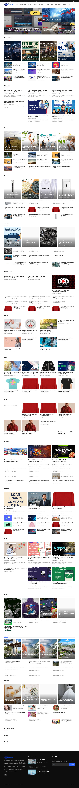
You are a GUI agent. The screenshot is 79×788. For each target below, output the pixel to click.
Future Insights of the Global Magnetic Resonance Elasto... (39, 481)
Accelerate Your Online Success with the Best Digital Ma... (19, 215)
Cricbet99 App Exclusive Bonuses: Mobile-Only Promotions (38, 460)
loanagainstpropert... (7, 510)
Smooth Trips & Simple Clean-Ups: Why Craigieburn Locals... (19, 263)
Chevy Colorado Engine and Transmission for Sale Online (48, 243)
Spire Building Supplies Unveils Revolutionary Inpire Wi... (39, 215)
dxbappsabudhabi (31, 560)
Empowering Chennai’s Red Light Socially (48, 700)
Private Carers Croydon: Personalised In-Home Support (47, 331)
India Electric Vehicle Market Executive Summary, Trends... (12, 243)
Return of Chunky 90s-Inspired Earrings (19, 706)
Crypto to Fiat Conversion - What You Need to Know (65, 432)
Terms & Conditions (70, 785)
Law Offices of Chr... (7, 375)
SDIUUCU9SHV (6, 392)
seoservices (31, 168)
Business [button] (41, 4)
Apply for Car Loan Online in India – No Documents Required (39, 507)
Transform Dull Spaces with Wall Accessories (12, 700)
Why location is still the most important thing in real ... (15, 667)
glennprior (24, 333)
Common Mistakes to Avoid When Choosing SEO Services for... (43, 771)
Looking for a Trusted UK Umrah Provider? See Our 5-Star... (48, 146)
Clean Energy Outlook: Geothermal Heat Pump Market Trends (39, 469)
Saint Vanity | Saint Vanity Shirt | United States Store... (43, 208)
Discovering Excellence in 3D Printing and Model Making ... (62, 558)
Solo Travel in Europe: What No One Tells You (67, 153)
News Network (19, 1)
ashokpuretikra (15, 518)
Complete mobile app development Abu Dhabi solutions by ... (39, 558)
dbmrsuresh (7, 471)
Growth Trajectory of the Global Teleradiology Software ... (62, 469)
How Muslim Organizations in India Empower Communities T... (20, 627)
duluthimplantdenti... (61, 323)
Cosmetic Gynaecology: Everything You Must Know (12, 349)
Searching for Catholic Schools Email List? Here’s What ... (14, 101)
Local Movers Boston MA (58, 255)
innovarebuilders (32, 663)
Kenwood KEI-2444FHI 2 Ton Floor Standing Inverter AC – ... (12, 194)
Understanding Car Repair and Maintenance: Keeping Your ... (63, 249)
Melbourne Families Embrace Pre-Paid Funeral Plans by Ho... (67, 70)
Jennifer (14, 216)
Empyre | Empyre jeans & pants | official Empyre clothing (65, 390)
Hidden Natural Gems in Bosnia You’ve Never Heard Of (67, 160)
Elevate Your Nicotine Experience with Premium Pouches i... (29, 331)
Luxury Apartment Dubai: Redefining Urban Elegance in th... (63, 668)
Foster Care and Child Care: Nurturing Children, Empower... (43, 713)
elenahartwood (30, 585)
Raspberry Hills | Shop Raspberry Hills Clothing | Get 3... (66, 613)
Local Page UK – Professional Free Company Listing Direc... (13, 460)
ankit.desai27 (54, 585)
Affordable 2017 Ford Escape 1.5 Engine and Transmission (37, 249)
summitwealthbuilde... (26, 375)
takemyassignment (64, 476)
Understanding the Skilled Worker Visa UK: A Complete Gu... (43, 706)
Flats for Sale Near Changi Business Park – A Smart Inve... (29, 655)
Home (17, 4)
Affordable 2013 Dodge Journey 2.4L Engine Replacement (19, 249)
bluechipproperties (8, 669)
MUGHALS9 (60, 417)
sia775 (41, 424)
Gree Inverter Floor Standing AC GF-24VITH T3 (67, 215)
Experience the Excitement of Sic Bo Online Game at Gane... (63, 297)
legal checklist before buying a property (13, 661)
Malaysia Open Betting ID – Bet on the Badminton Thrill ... (39, 297)
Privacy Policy (10, 1)
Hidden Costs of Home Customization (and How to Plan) (30, 699)
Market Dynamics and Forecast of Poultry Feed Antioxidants (38, 474)
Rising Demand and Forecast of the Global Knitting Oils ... (63, 481)
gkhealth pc (60, 340)
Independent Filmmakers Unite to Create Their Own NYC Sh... (43, 70)
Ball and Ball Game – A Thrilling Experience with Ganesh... (36, 277)
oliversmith (30, 118)
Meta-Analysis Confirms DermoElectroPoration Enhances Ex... (43, 77)
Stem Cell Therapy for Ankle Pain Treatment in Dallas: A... (29, 338)
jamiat (14, 629)
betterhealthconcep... (56, 622)
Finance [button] (47, 4)
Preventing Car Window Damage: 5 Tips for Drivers (67, 263)
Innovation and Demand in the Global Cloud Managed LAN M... (15, 469)
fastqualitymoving (56, 256)
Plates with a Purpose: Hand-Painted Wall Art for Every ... (66, 706)
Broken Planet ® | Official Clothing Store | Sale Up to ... (19, 307)
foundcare (38, 714)
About (15, 1)
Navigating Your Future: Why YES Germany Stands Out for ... (13, 91)
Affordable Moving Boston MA (59, 712)
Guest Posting (34, 1)
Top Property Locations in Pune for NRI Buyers (47, 655)
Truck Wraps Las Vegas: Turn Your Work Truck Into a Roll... (19, 256)
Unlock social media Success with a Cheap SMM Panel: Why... (14, 558)
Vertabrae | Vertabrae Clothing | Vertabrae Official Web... (11, 390)
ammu (5, 333)
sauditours (25, 149)
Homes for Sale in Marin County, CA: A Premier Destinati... (65, 655)
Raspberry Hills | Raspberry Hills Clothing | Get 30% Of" (65, 415)
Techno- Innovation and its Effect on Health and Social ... (38, 115)
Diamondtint (15, 258)
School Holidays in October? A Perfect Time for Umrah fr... (30, 147)
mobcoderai (6, 571)
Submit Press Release (27, 1)
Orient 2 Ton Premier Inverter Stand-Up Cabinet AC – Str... (66, 195)
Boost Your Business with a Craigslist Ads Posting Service (15, 713)
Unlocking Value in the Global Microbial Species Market (14, 481)
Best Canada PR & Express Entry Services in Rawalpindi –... (40, 167)
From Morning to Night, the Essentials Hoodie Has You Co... (47, 194)
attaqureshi (61, 702)
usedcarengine (25, 245)
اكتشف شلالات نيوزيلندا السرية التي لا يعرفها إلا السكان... (19, 153)
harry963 (24, 657)
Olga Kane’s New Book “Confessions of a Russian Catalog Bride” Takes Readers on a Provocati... (57, 18)
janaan (14, 155)
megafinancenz (63, 518)
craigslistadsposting (8, 714)
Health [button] (29, 4)
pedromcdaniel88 (63, 663)
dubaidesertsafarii (40, 162)
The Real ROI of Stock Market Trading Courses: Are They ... (66, 530)
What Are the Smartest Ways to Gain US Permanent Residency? (30, 373)
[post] (23, 21)
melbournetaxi (15, 264)
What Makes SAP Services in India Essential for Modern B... (43, 760)
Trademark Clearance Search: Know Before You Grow (20, 523)
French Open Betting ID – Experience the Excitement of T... (16, 297)
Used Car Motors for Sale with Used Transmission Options (39, 256)
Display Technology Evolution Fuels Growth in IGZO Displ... (48, 422)
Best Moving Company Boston (59, 301)
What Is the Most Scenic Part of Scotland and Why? (19, 167)
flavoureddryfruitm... (26, 197)
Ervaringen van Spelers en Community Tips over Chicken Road (47, 613)
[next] (40, 21)
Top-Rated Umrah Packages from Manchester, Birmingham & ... (66, 146)
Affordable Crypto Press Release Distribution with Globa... (11, 56)
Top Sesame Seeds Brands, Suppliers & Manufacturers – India (30, 194)
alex (6, 32)
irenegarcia (7, 245)
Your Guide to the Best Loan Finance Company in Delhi (14, 507)
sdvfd (37, 210)
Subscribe (72, 764)
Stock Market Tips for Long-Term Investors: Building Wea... (19, 517)
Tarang (62, 708)
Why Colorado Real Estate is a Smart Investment (66, 662)
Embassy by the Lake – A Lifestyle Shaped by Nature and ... (63, 673)
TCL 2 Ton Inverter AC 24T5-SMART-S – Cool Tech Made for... (19, 201)
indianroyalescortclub (44, 702)
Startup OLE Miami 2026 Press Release (67, 63)
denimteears (42, 375)
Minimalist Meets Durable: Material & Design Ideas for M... (39, 662)
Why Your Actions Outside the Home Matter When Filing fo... (12, 373)
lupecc (59, 434)
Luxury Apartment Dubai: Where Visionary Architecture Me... (37, 673)
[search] (74, 5)
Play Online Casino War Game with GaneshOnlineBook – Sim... (16, 302)
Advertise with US (41, 1)
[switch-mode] (74, 1)
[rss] (5, 775)
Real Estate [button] (57, 4)
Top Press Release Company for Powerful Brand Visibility (67, 77)
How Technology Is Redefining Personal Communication (39, 582)
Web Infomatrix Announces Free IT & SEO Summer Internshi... (66, 56)
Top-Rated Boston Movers (10, 719)
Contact (5, 1)
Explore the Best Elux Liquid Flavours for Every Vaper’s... (66, 720)
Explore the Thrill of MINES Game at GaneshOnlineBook (14, 277)
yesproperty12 (31, 670)
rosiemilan (62, 155)
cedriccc (6, 662)
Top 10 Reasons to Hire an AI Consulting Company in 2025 (15, 568)
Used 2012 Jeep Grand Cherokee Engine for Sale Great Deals (29, 242)
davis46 (30, 216)
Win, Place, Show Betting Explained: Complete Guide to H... (48, 56)
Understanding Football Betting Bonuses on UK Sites (19, 620)
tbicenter (41, 351)
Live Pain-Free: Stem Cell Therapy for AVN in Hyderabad (12, 331)
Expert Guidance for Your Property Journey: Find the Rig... (67, 517)
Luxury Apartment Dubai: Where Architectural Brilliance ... (14, 673)
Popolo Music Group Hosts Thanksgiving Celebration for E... (19, 77)
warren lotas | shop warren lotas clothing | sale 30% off (30, 614)
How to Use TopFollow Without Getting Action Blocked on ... (39, 201)
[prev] (6, 21)
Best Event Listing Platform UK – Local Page (19, 63)
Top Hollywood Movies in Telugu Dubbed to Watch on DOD (61, 290)
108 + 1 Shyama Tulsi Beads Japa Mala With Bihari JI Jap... (63, 201)
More (70, 4)
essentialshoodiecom (44, 197)
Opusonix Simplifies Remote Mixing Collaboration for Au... (65, 31)
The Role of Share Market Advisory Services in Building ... (43, 530)
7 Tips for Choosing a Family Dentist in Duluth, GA (66, 321)
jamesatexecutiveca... (8, 149)
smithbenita (6, 104)
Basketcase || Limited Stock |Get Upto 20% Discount (43, 523)
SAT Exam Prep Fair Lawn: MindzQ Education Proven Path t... (37, 91)
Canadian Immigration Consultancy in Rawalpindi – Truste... (63, 167)
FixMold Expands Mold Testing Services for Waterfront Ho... (19, 70)
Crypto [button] (35, 4)
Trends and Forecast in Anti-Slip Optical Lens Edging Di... (15, 474)
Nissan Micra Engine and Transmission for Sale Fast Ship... (65, 242)
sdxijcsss (38, 525)
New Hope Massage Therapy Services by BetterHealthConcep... (61, 620)
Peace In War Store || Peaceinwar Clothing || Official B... (61, 507)
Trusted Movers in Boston (10, 404)
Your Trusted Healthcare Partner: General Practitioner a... (65, 338)
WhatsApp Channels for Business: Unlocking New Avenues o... (61, 582)
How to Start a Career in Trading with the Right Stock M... (43, 517)
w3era (38, 773)
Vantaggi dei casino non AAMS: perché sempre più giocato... (11, 613)
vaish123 (6, 657)
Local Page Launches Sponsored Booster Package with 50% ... (43, 63)
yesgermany (6, 93)
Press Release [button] (23, 4)
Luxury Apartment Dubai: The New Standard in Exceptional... (38, 668)
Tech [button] (52, 4)
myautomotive (55, 251)
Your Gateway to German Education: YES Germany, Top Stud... (62, 91)
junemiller (14, 162)
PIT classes (54, 118)
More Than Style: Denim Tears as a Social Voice (48, 373)
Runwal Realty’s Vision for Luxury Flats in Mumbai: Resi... (11, 655)
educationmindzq (31, 93)
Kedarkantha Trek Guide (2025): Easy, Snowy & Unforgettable (43, 153)
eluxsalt (62, 721)
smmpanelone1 (6, 560)
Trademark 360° (15, 525)
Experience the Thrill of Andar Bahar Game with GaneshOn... (38, 302)
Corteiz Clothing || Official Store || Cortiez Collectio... (11, 432)
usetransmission (44, 245)
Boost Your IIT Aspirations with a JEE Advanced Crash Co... (62, 115)
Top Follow (31, 203)
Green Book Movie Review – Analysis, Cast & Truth (30, 57)
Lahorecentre (7, 197)
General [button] (64, 4)
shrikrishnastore (56, 203)
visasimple (38, 708)
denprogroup (39, 762)
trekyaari (38, 155)
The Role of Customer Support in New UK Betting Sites (65, 373)
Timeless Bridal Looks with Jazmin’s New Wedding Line (66, 700)
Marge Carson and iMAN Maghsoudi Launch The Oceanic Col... (50, 30)
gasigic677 (60, 375)
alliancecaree (42, 333)
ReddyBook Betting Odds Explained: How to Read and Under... (62, 460)
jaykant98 (53, 293)
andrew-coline (63, 264)
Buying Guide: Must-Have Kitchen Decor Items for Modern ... (67, 474)
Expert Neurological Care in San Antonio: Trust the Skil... (47, 349)
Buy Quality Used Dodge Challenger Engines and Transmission (38, 263)
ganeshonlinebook (7, 279)
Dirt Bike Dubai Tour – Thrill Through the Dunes (42, 160)
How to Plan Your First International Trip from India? (20, 160)
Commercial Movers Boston (34, 719)
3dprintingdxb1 (54, 560)
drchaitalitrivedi (7, 351)
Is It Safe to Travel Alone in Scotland (12, 147)
